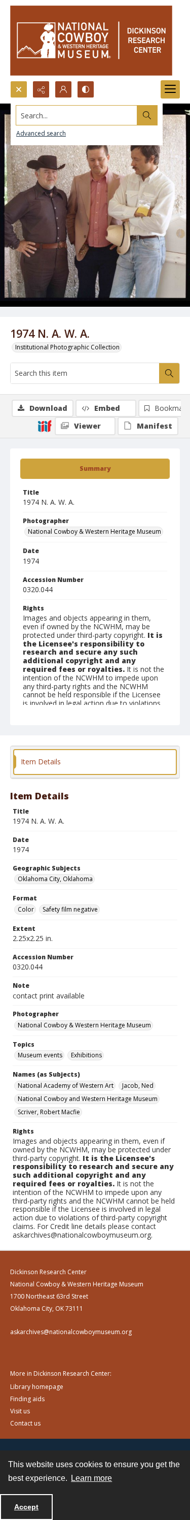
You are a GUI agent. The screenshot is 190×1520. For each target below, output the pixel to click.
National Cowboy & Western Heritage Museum (94, 531)
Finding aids (27, 1399)
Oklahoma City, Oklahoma (55, 879)
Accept (26, 1507)
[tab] (95, 468)
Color (26, 909)
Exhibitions (86, 1055)
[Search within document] (169, 373)
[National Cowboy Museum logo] (91, 40)
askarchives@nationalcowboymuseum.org (71, 1332)
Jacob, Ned (138, 1085)
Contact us (25, 1423)
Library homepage (36, 1386)
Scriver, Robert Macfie (49, 1112)
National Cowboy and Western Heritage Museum (88, 1098)
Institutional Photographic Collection (67, 347)
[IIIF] (44, 425)
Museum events (40, 1055)
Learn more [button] (91, 1478)
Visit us (20, 1411)
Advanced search (41, 133)
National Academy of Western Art (65, 1085)
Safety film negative (70, 909)
